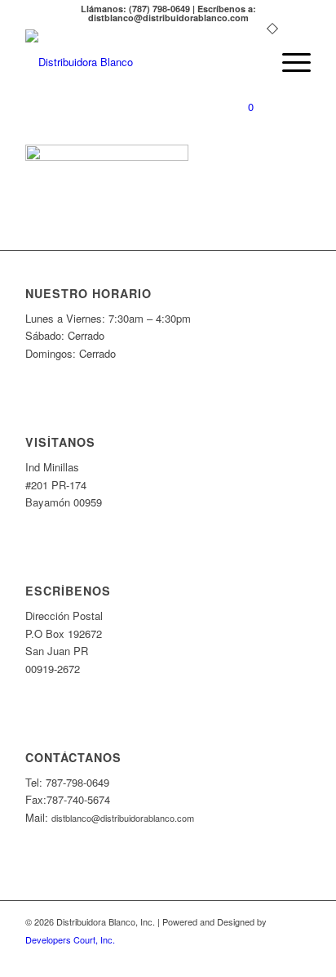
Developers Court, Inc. (70, 939)
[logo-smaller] (139, 62)
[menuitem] (250, 62)
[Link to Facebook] (298, 956)
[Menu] (288, 62)
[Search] (250, 62)
